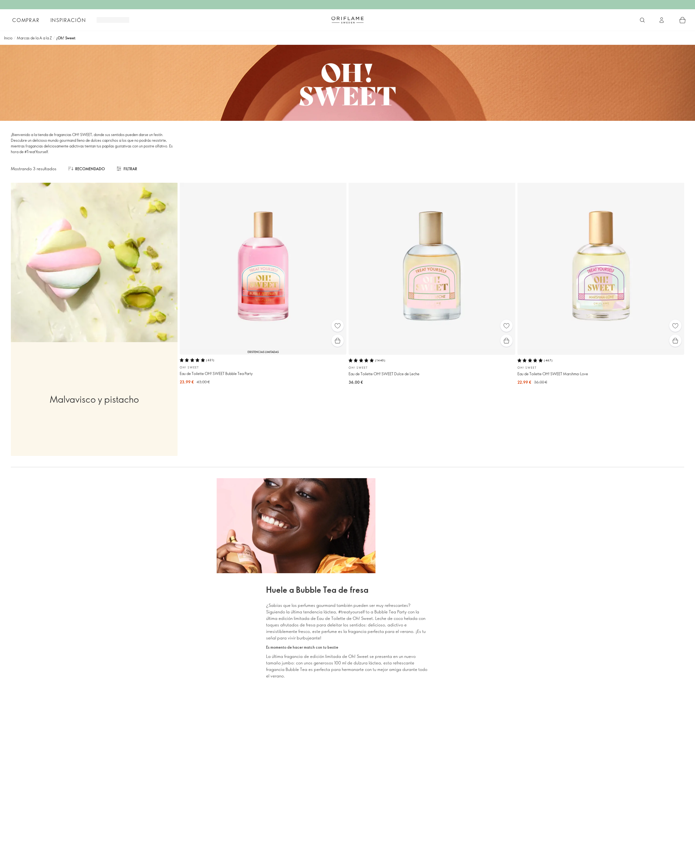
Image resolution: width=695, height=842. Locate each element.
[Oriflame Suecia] (347, 20)
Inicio (8, 37)
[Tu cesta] (682, 20)
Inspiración (68, 20)
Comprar (26, 20)
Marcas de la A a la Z (34, 37)
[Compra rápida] (337, 341)
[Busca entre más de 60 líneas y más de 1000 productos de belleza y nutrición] (642, 20)
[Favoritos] (337, 326)
